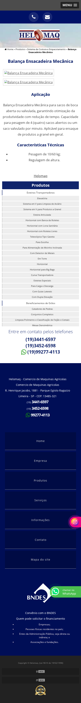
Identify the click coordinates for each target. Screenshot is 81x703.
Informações (40, 520)
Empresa (40, 461)
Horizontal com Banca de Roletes (42, 220)
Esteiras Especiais (42, 280)
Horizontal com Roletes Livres (42, 231)
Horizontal (42, 264)
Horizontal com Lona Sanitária (42, 225)
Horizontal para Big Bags (42, 269)
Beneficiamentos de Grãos (40, 303)
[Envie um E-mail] (47, 17)
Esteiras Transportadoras (41, 192)
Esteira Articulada (42, 214)
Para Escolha (42, 242)
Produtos (41, 185)
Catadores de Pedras (42, 308)
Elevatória (42, 198)
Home (40, 441)
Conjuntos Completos (42, 314)
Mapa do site (40, 559)
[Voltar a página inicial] (40, 35)
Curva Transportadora (42, 275)
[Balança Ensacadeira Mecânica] (28, 72)
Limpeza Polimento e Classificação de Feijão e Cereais (42, 319)
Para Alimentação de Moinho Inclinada (42, 247)
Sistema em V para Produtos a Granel (42, 209)
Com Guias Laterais (42, 291)
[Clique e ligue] (34, 17)
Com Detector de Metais (42, 253)
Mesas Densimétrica (42, 325)
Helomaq (40, 176)
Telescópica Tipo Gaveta (42, 236)
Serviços (40, 500)
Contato (40, 540)
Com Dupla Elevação (42, 296)
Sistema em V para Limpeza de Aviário (42, 203)
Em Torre (42, 258)
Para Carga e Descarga (42, 285)
